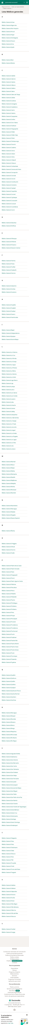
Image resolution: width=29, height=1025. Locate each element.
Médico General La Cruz (8, 355)
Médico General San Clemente (10, 769)
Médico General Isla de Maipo (10, 339)
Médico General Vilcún (8, 901)
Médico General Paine (8, 572)
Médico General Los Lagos (9, 439)
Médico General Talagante (9, 838)
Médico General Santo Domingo (11, 822)
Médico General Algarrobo (9, 25)
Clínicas (14, 970)
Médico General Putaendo (9, 659)
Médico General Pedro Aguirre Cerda (12, 581)
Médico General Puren (8, 653)
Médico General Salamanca (9, 757)
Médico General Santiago (9, 819)
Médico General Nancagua (9, 509)
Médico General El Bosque (9, 238)
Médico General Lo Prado (9, 424)
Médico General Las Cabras (9, 393)
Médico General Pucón (8, 634)
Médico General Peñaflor (9, 594)
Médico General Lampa (8, 386)
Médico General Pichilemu (9, 606)
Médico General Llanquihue (9, 414)
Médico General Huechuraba (10, 317)
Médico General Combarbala (10, 166)
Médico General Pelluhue (9, 584)
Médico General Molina (8, 486)
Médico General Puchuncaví (9, 631)
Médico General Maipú (8, 468)
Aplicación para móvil (15, 981)
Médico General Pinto (8, 612)
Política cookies (14, 957)
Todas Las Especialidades (17, 7)
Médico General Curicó (8, 210)
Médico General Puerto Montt (10, 643)
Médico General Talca (8, 841)
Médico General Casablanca (9, 107)
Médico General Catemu (8, 113)
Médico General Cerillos (8, 119)
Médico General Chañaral (9, 126)
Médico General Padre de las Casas (11, 565)
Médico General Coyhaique (9, 197)
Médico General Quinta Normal (10, 694)
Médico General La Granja (9, 361)
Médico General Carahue (9, 101)
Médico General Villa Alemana (10, 907)
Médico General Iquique (8, 336)
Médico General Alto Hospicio (10, 28)
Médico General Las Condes (9, 396)
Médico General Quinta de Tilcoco (11, 691)
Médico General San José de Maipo (11, 788)
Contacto (14, 962)
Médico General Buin (8, 60)
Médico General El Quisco (9, 245)
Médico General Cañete (8, 97)
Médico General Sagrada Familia (11, 754)
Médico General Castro (8, 110)
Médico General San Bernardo (10, 763)
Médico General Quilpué (8, 687)
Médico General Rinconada (9, 734)
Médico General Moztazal (9, 490)
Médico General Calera (8, 91)
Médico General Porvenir (9, 622)
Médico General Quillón (8, 681)
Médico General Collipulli (9, 160)
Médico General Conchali (9, 175)
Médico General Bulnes (8, 63)
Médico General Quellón (8, 675)
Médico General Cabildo (8, 76)
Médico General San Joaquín (10, 785)
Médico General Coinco (8, 150)
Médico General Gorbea (8, 289)
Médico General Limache (9, 405)
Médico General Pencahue (9, 587)
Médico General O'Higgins (9, 543)
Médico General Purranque (9, 656)
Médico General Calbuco (9, 85)
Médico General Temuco (8, 854)
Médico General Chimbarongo (10, 141)
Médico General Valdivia (8, 885)
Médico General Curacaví (9, 204)
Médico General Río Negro (9, 741)
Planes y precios (14, 987)
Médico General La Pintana (9, 368)
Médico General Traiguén (9, 872)
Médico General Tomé (8, 866)
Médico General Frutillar (8, 267)
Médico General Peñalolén (9, 597)
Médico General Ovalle (8, 553)
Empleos (14, 961)
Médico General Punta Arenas (10, 650)
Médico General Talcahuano (9, 847)
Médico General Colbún (8, 154)
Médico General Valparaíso (9, 891)
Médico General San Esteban (10, 772)
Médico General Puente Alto (10, 640)
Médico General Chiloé (8, 138)
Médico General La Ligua (9, 365)
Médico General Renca (8, 725)
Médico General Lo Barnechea (10, 418)
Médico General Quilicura (9, 678)
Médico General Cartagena (9, 104)
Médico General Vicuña (8, 898)
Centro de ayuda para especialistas (14, 996)
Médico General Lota (7, 446)
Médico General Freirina (8, 261)
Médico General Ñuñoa (8, 531)
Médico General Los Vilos (9, 443)
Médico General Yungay (8, 932)
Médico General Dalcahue (9, 223)
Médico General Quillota (8, 684)
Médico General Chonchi (9, 144)
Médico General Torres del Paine (11, 869)
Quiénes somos (14, 959)
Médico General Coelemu (9, 147)
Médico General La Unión (9, 377)
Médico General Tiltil (7, 860)
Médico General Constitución (10, 182)
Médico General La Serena (9, 374)
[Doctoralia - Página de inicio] (2, 2)
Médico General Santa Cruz (9, 813)
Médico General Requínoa (9, 731)
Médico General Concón (8, 179)
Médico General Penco (8, 590)
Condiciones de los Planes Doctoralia (14, 994)
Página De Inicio (6, 7)
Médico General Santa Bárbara (10, 810)
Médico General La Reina (9, 371)
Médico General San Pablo (9, 794)
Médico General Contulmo (9, 185)
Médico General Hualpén (9, 308)
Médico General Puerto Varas (10, 647)
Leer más (10, 1023)
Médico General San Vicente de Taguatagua (14, 807)
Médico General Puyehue (9, 662)
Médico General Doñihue (9, 226)
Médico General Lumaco (8, 449)
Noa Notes (14, 990)
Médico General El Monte (9, 241)
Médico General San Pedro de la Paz (12, 797)
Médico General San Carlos (9, 766)
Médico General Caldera (8, 88)
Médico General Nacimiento (9, 505)
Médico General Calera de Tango (11, 94)
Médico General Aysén (8, 47)
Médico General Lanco (8, 389)
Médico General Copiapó (9, 188)
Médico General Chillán (8, 132)
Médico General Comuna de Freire (11, 169)
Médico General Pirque (8, 615)
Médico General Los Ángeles (10, 436)
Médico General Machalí (8, 461)
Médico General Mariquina (9, 474)
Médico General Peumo (8, 600)
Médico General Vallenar (9, 888)
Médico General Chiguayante (10, 129)
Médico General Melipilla (9, 483)
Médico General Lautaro (8, 399)
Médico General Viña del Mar (10, 913)
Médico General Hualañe (9, 305)
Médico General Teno (8, 857)
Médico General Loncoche (9, 427)
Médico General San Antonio (10, 760)
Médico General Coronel (8, 194)
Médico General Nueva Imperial (11, 518)
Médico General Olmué (8, 547)
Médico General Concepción (10, 172)
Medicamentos (14, 974)
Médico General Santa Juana (10, 816)
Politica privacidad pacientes (15, 953)
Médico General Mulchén (9, 493)
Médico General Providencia (10, 625)
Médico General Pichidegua (9, 603)
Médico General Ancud (8, 31)
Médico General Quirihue (9, 700)
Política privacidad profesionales (14, 955)
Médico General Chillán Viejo (10, 135)
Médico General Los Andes (9, 433)
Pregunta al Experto (14, 972)
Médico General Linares (8, 408)
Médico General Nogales (9, 515)
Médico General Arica (8, 44)
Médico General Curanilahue (10, 207)
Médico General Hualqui (8, 311)
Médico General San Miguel (9, 791)
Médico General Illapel (8, 330)
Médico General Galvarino (9, 286)
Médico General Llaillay (8, 411)
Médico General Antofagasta (10, 38)
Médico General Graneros (9, 292)
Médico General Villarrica (9, 910)
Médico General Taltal (8, 850)
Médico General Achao (8, 22)
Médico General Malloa (8, 471)
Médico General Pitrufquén (9, 619)
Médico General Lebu (8, 402)
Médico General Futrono (9, 273)
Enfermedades (14, 977)
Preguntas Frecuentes (14, 979)
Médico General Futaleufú (9, 270)
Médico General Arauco (8, 41)
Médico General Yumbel (8, 929)
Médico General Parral (8, 578)
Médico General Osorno (8, 550)
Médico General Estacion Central (11, 248)
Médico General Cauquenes (9, 116)
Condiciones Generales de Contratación (14, 951)
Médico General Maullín (8, 477)
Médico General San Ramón (9, 800)
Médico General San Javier (9, 782)
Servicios (14, 976)
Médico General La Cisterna (9, 352)
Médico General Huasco (8, 314)
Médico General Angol (8, 35)
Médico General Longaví (8, 430)
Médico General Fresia (8, 264)
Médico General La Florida (9, 358)
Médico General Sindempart (10, 825)
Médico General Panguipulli (9, 575)
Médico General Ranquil (8, 716)
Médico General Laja (7, 383)
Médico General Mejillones (9, 480)
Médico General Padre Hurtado (10, 569)
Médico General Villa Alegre (9, 904)
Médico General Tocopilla (9, 863)
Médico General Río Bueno (9, 738)
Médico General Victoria (8, 894)
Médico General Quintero (9, 697)
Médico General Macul (8, 465)
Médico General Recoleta (9, 719)
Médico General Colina (8, 157)
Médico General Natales (8, 512)
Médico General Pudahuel (9, 637)
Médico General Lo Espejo (9, 421)
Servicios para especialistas (14, 989)
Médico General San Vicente (10, 803)
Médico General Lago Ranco (10, 380)
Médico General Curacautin (9, 200)
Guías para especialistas (14, 992)
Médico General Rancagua (9, 713)
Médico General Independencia (10, 333)
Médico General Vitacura (9, 916)
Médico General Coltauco (9, 163)
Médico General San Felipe (9, 775)
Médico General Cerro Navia (10, 122)
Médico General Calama (8, 82)
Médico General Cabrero (9, 79)
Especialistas (14, 968)
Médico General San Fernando (10, 778)
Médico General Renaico (8, 722)
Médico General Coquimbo (9, 191)
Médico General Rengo (8, 728)
